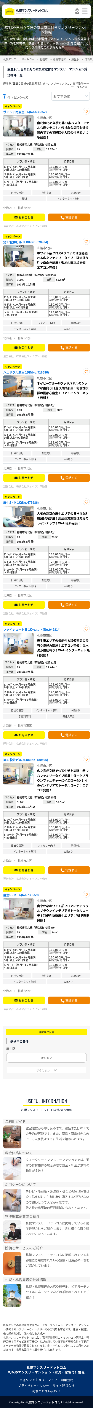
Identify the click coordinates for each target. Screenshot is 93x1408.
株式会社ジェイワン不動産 (31, 226)
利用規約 (67, 1379)
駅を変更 (46, 1058)
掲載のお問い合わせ (46, 1391)
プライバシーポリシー (33, 1385)
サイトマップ (48, 1379)
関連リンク (27, 1379)
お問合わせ (26, 217)
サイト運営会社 (63, 1385)
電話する (71, 217)
